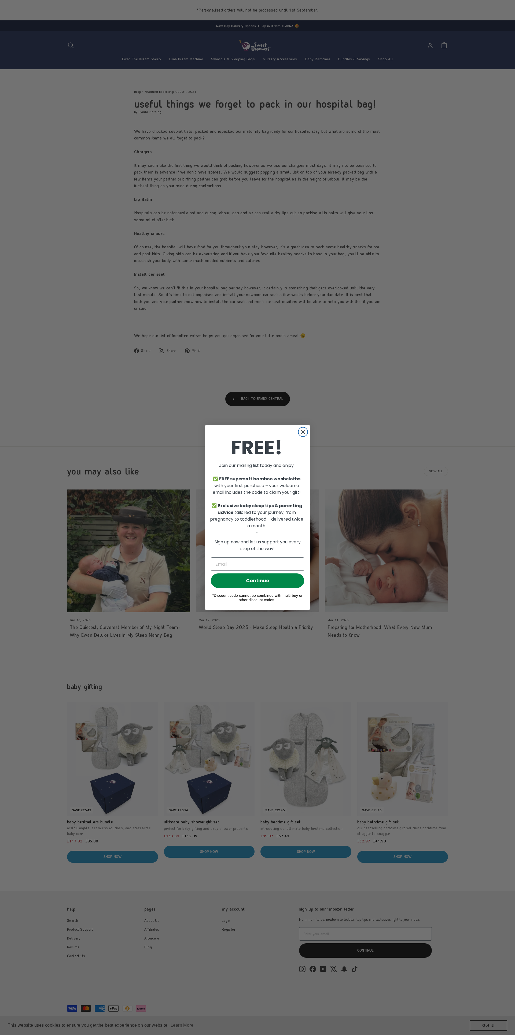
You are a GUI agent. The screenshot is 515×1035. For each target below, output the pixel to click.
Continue (257, 580)
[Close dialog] (303, 432)
